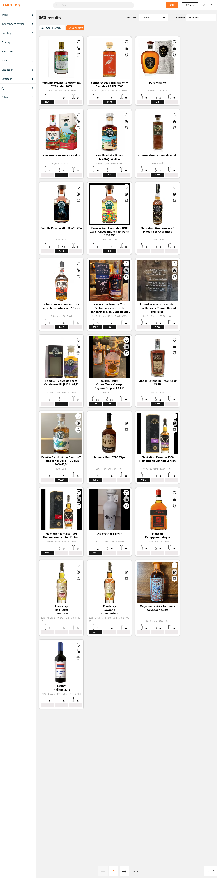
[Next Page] (124, 871)
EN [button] (211, 5)
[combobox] (97, 5)
